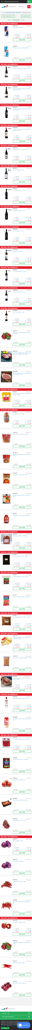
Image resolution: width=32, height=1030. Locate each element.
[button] (23, 1025)
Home (3, 12)
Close (5, 1028)
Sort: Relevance (7, 16)
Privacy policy (13, 1025)
